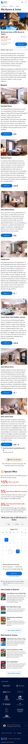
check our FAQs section (16, 583)
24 (2, 551)
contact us (5, 585)
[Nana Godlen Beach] (20, 698)
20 (14, 547)
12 (10, 543)
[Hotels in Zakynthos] (20, 704)
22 (21, 547)
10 (2, 543)
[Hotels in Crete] (7, 698)
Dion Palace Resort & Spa (14, 607)
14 (17, 543)
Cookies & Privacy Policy (6, 733)
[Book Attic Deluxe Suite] (6, 392)
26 (10, 551)
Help (15, 733)
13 (14, 543)
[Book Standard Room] (6, 134)
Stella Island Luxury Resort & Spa (16, 639)
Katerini (11, 6)
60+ (4, 28)
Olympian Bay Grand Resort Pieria (15, 618)
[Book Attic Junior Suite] (6, 444)
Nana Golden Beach (12, 662)
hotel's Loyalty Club (19, 510)
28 (17, 551)
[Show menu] (26, 2)
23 (25, 547)
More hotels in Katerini (14, 630)
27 (14, 551)
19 (10, 547)
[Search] (19, 2)
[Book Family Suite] (6, 293)
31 (2, 555)
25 (6, 551)
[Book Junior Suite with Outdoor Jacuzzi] (6, 343)
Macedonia (4, 6)
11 (6, 543)
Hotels (17, 6)
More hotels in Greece (14, 673)
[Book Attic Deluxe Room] (6, 235)
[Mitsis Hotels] (20, 686)
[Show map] (22, 2)
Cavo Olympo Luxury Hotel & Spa (16, 593)
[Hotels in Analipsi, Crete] (20, 692)
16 (25, 543)
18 (6, 547)
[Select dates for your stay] (25, 49)
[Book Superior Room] (6, 185)
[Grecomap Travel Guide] (4, 2)
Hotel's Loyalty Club (18, 569)
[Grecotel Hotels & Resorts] (7, 686)
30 (25, 551)
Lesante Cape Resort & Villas (15, 650)
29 (21, 551)
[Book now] (14, 574)
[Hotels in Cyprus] (7, 692)
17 (2, 547)
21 (17, 547)
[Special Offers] (7, 38)
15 (21, 543)
